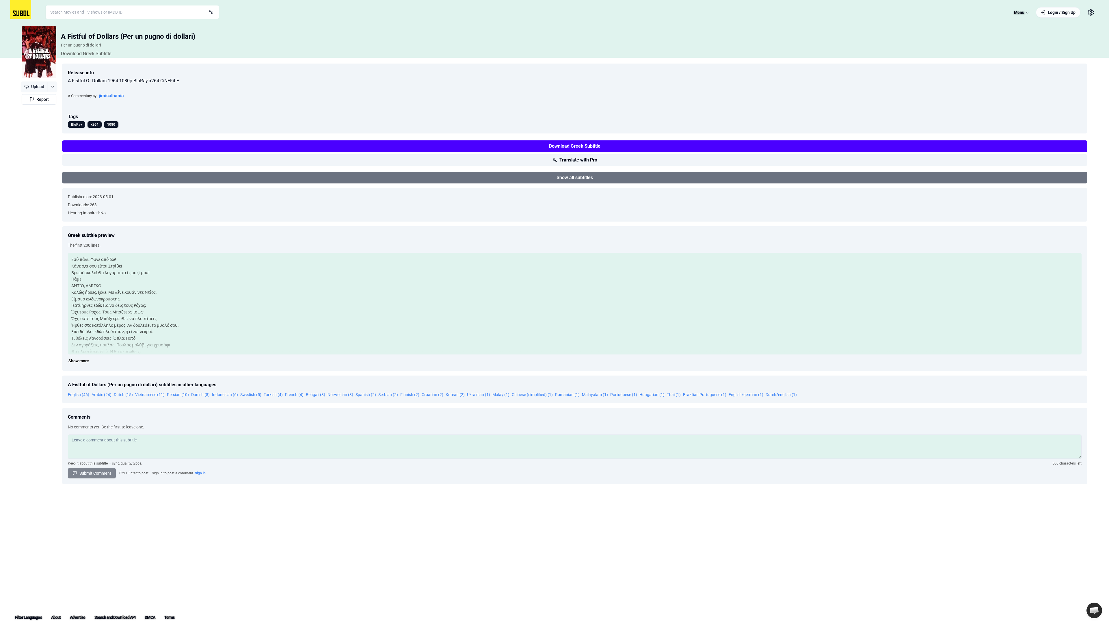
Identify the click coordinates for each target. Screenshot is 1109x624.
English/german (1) (746, 394)
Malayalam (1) (595, 394)
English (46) (78, 394)
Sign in (200, 473)
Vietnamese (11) (150, 394)
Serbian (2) (388, 394)
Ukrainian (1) (478, 394)
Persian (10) (178, 394)
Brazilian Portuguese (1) (704, 394)
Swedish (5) (250, 394)
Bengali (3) (315, 394)
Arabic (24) (101, 394)
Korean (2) (455, 394)
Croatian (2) (432, 394)
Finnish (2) (409, 394)
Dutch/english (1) (781, 394)
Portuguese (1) (623, 394)
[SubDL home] (20, 9)
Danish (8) (200, 394)
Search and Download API (114, 617)
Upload (37, 86)
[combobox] (132, 12)
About (56, 617)
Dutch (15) (123, 394)
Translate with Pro (578, 160)
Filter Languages (28, 617)
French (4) (294, 394)
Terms (169, 617)
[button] (1094, 610)
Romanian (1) (567, 394)
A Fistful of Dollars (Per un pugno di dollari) (128, 36)
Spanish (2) (366, 394)
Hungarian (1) (652, 394)
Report (42, 99)
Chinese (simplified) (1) (532, 394)
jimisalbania (111, 96)
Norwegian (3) (340, 394)
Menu (1019, 12)
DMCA (150, 617)
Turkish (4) (273, 394)
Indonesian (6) (225, 394)
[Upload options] (52, 86)
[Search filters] (211, 12)
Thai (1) (674, 394)
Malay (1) (500, 394)
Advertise (77, 617)
